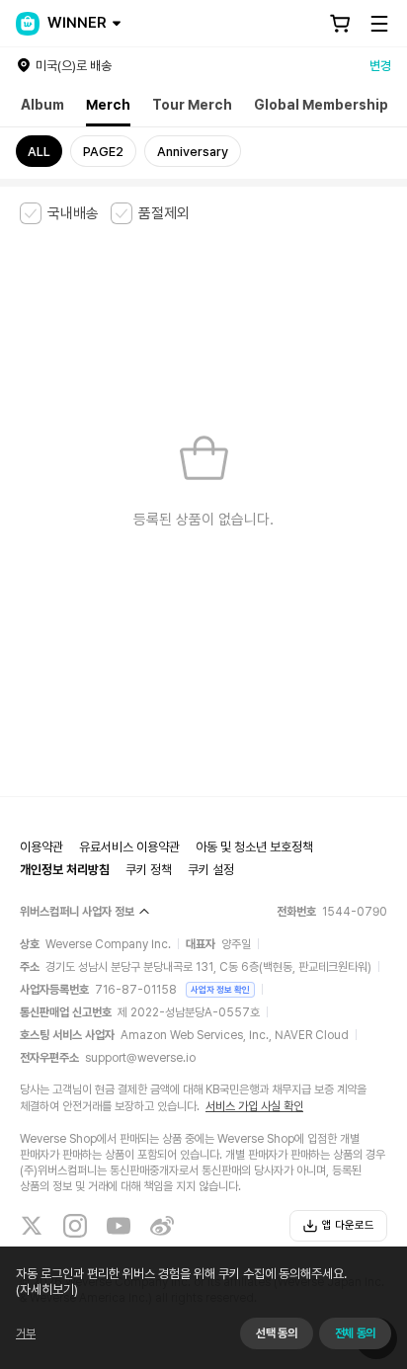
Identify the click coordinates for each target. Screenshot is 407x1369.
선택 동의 (276, 1333)
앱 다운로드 (348, 1225)
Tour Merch (192, 105)
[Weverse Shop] (27, 23)
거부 (26, 1333)
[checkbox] (59, 213)
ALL (39, 151)
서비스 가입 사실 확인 (254, 1106)
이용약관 (41, 847)
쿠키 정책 (148, 869)
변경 (380, 65)
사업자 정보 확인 (220, 989)
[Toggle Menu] (379, 23)
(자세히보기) (47, 1289)
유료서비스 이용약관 (129, 847)
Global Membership (321, 105)
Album (42, 105)
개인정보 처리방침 (65, 869)
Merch (108, 105)
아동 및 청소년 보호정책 (254, 847)
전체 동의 (355, 1333)
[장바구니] (340, 23)
